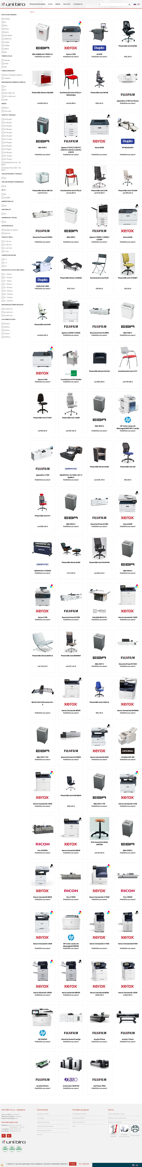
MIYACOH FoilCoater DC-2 (43, 703)
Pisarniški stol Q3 (127, 467)
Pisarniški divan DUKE (99, 467)
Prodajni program (37, 4)
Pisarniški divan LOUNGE (71, 278)
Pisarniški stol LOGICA (99, 702)
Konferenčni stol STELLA (71, 190)
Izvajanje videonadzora (45, 1126)
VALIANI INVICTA (99, 617)
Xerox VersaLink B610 (71, 850)
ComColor (71, 1086)
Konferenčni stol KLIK (99, 278)
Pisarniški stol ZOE (99, 190)
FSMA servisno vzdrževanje (117, 1118)
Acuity (99, 1039)
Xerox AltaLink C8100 (42, 992)
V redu (72, 1164)
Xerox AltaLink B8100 (71, 992)
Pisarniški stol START (42, 418)
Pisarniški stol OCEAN (127, 190)
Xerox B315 (127, 524)
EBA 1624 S (99, 426)
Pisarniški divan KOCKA (99, 371)
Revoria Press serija (70, 1039)
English (138, 4)
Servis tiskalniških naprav (116, 1114)
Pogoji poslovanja (43, 1122)
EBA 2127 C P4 (42, 757)
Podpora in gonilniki (114, 1122)
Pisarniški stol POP (43, 324)
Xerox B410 (127, 237)
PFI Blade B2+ (128, 147)
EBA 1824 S (127, 571)
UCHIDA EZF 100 (127, 757)
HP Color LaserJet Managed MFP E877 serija (128, 427)
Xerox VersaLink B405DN (127, 710)
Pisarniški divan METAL (43, 190)
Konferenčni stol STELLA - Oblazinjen (71, 93)
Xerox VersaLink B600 (71, 710)
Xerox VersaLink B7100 (128, 944)
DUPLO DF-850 (42, 286)
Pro (43, 850)
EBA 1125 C (42, 147)
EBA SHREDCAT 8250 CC (42, 54)
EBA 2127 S (99, 664)
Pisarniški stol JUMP (71, 418)
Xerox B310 (99, 147)
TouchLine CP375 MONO (71, 379)
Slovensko (135, 4)
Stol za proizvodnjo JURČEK (99, 843)
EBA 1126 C (127, 333)
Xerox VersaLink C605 (127, 992)
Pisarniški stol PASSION (99, 562)
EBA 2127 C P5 (99, 804)
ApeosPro (42, 475)
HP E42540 (42, 1039)
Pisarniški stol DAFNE (128, 46)
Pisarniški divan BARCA (42, 655)
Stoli (50, 4)
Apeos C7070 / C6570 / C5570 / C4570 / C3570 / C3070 (71, 150)
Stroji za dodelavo (79, 1122)
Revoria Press (42, 237)
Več (42, 81)
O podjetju (78, 4)
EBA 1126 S (71, 237)
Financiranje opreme (44, 1130)
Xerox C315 (42, 617)
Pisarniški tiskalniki (78, 1118)
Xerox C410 (42, 379)
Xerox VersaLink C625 (42, 944)
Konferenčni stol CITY (127, 371)
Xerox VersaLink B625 (42, 897)
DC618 (99, 54)
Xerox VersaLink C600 (42, 804)
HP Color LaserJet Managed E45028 (71, 945)
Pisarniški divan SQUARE (42, 92)
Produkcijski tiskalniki (79, 1114)
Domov (32, 12)
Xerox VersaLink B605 (99, 992)
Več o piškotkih (83, 1164)
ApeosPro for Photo (128, 101)
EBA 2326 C (128, 850)
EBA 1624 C (71, 524)
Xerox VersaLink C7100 (99, 944)
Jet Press (99, 1086)
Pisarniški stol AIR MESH (71, 795)
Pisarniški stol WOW (99, 92)
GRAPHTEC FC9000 (42, 571)
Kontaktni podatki (43, 1114)
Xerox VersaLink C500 (127, 617)
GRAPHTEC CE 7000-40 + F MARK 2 (71, 476)
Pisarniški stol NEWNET (71, 655)
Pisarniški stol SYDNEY (128, 278)
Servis (57, 4)
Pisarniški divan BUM (71, 562)
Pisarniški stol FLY (42, 516)
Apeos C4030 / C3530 (71, 333)
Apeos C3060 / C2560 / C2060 (99, 238)
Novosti (66, 4)
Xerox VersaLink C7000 (99, 897)
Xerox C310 (71, 54)
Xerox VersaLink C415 (128, 804)
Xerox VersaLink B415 (99, 757)
